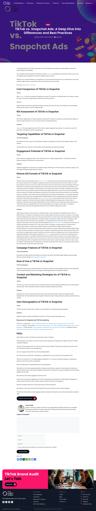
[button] (19, 3)
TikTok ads (49, 74)
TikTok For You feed (42, 181)
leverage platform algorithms (39, 257)
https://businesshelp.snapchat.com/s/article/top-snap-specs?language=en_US (35, 329)
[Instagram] (6, 502)
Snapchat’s (19, 128)
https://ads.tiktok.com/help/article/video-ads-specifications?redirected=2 (51, 327)
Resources (88, 3)
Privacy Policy (5, 509)
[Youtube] (3, 502)
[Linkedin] (9, 502)
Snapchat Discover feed (57, 222)
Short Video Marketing (68, 3)
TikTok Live (55, 3)
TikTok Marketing (18, 3)
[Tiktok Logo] (12, 502)
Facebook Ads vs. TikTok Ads (28, 85)
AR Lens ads (48, 234)
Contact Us (80, 3)
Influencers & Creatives (42, 3)
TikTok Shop (29, 3)
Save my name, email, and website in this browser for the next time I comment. (37, 447)
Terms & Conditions (15, 509)
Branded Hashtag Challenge (46, 198)
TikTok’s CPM (23, 96)
